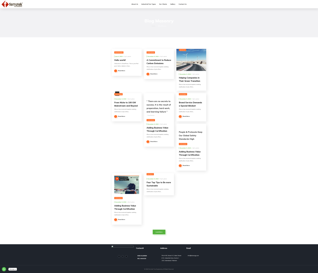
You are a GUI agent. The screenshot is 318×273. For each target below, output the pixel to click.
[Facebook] (122, 256)
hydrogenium (150, 52)
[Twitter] (119, 256)
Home (153, 26)
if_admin (128, 56)
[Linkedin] (126, 256)
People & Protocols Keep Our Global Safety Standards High (190, 135)
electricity (150, 174)
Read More (121, 70)
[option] (191, 94)
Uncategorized (119, 52)
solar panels (183, 94)
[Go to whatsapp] (4, 269)
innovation (182, 50)
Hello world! (120, 60)
